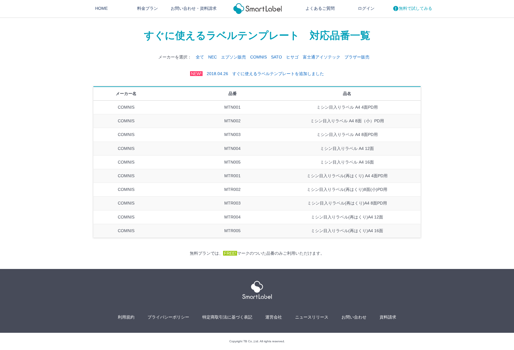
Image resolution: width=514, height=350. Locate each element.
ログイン (366, 8)
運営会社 (273, 317)
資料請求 (388, 317)
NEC (212, 57)
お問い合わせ (194, 8)
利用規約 (126, 317)
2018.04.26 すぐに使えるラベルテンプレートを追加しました (257, 73)
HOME (101, 8)
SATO (276, 57)
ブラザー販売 (356, 57)
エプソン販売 (233, 57)
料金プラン (147, 8)
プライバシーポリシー (168, 317)
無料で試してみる (415, 8)
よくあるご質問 (320, 8)
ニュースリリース (311, 317)
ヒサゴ (292, 57)
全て (200, 57)
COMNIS (258, 57)
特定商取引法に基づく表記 (227, 317)
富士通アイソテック (321, 57)
